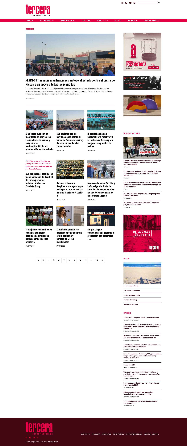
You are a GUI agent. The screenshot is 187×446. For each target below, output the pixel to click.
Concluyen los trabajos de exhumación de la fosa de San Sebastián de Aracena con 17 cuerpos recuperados (142, 173)
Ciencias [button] (101, 20)
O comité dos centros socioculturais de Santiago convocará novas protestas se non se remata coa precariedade (142, 162)
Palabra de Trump (130, 300)
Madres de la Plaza (130, 304)
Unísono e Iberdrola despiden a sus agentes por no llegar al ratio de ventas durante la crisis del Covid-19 (70, 189)
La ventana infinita (130, 286)
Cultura (86, 20)
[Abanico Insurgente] (142, 110)
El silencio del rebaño (131, 290)
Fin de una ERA (129, 365)
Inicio (30, 20)
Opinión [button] (131, 20)
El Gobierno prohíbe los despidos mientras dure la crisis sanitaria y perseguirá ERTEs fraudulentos (69, 235)
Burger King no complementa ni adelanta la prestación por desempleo (100, 232)
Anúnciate (106, 434)
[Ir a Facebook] (122, 2)
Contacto (85, 434)
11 (85, 260)
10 (80, 260)
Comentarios (118, 434)
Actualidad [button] (46, 20)
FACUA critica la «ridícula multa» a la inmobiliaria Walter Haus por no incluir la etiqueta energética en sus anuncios (142, 184)
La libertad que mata (131, 295)
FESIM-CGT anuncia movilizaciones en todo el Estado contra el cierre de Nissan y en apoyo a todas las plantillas (70, 82)
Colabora (96, 434)
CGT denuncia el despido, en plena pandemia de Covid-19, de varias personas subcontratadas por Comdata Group (39, 180)
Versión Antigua (151, 434)
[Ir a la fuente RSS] (134, 2)
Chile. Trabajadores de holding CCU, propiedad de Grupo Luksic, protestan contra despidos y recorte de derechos (142, 356)
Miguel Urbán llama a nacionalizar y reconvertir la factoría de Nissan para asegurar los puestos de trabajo (100, 140)
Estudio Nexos (53, 442)
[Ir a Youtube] (130, 2)
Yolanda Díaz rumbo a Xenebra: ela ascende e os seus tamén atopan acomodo (141, 346)
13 (97, 260)
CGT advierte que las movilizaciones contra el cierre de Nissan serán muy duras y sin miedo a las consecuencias (69, 140)
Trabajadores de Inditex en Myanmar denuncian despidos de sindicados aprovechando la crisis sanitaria (39, 235)
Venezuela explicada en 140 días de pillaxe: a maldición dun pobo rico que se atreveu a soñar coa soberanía (141, 374)
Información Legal (134, 434)
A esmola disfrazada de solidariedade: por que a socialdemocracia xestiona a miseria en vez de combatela (142, 326)
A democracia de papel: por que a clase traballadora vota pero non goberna (138, 393)
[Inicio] (38, 10)
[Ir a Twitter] (126, 2)
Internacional (67, 20)
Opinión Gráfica (152, 20)
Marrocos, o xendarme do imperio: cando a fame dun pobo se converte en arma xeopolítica (141, 337)
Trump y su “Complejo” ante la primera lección (141, 317)
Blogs (118, 20)
